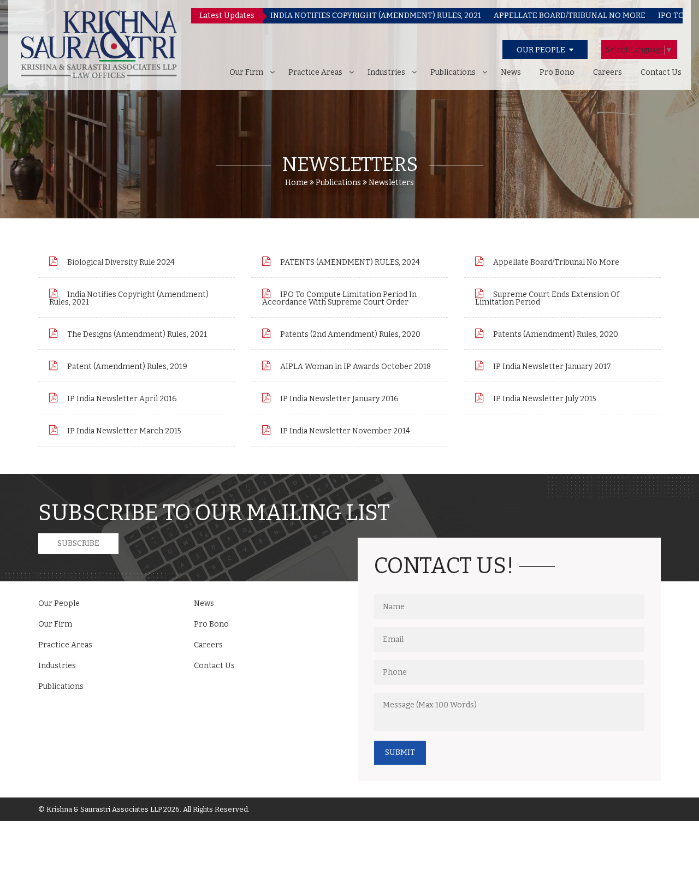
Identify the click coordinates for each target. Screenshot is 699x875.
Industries (386, 72)
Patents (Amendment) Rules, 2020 (554, 334)
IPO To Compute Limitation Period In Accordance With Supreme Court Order (339, 298)
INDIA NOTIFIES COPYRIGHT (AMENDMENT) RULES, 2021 (349, 15)
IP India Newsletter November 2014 (344, 431)
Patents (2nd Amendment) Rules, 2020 (349, 334)
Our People (59, 603)
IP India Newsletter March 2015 (123, 431)
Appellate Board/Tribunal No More (555, 262)
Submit (400, 752)
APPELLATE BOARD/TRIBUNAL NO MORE (543, 15)
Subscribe (78, 543)
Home (296, 182)
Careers (607, 72)
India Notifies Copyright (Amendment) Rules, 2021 (129, 298)
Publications (453, 72)
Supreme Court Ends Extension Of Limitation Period (547, 298)
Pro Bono (557, 72)
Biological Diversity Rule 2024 (120, 262)
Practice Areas (315, 72)
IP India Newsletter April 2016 (121, 398)
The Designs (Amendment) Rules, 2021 (136, 334)
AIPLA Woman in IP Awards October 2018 (355, 366)
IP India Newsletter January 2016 (339, 398)
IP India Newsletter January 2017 (551, 366)
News (511, 72)
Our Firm (246, 72)
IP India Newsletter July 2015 (543, 398)
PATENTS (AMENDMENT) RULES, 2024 (349, 262)
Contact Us (661, 72)
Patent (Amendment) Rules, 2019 (126, 366)
